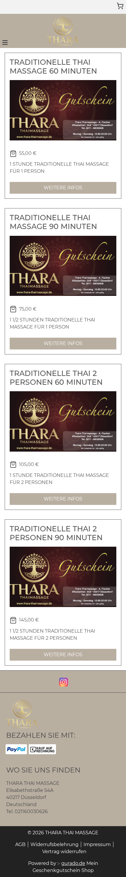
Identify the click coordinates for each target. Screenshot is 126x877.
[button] (5, 42)
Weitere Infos (63, 187)
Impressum (97, 844)
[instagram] (63, 681)
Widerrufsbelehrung (54, 844)
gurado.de (73, 863)
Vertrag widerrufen (64, 851)
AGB (20, 844)
